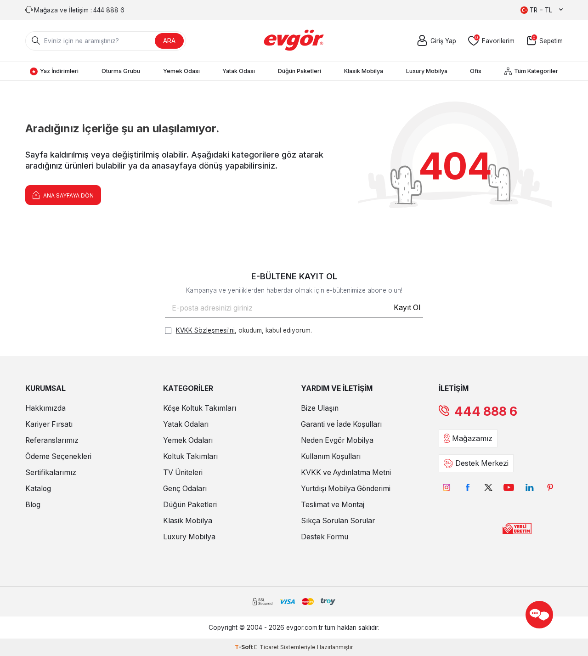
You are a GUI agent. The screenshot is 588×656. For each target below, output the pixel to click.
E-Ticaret (266, 647)
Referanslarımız (52, 440)
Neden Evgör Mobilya (337, 440)
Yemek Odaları (188, 440)
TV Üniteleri (183, 472)
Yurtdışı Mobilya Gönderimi (345, 488)
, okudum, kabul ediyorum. (244, 330)
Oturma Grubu (121, 71)
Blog (32, 504)
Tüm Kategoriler (536, 71)
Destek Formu (324, 536)
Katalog (38, 488)
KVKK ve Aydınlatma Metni (346, 472)
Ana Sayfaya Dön (68, 195)
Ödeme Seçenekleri (58, 456)
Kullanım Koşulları (331, 456)
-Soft (244, 647)
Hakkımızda (45, 408)
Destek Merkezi (482, 463)
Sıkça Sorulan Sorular (338, 520)
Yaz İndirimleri (59, 71)
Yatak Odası (238, 71)
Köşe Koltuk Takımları (199, 408)
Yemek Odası (181, 71)
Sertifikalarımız (50, 472)
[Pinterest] (550, 487)
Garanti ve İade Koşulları (341, 424)
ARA (169, 41)
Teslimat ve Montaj (332, 504)
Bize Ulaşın (320, 408)
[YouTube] (509, 487)
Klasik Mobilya (363, 71)
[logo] (294, 41)
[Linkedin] (529, 487)
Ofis (475, 71)
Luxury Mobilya (426, 71)
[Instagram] (447, 487)
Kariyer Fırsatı (49, 424)
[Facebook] (467, 487)
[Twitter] (488, 487)
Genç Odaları (185, 488)
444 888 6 (485, 411)
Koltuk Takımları (190, 456)
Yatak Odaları (186, 424)
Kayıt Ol (407, 307)
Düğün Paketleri (299, 71)
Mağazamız (472, 438)
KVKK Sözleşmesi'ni (205, 330)
